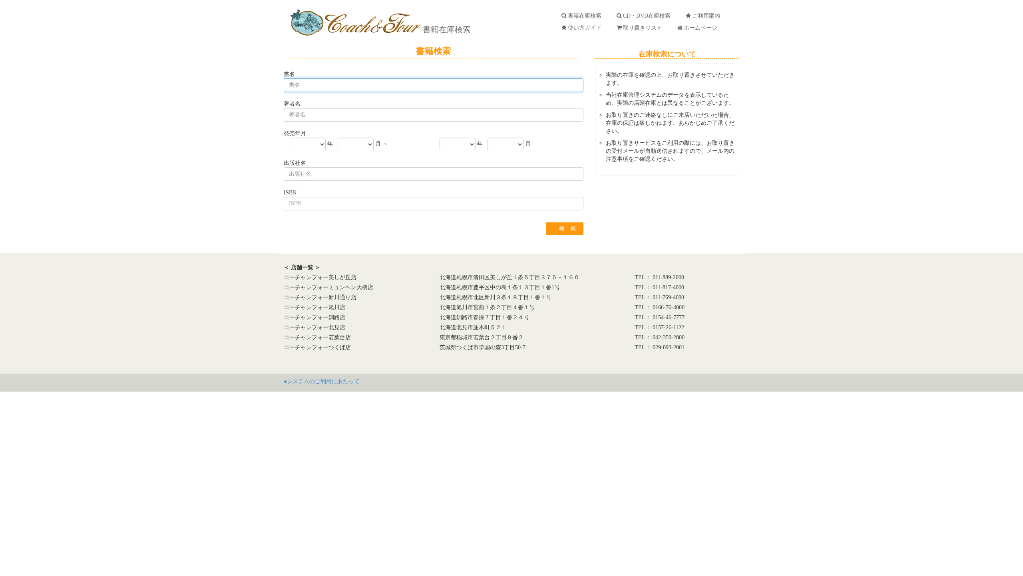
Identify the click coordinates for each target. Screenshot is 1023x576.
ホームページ (702, 28)
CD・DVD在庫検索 (648, 16)
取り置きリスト (644, 28)
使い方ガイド (586, 28)
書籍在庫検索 (446, 29)
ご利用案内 (707, 16)
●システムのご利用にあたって (322, 381)
